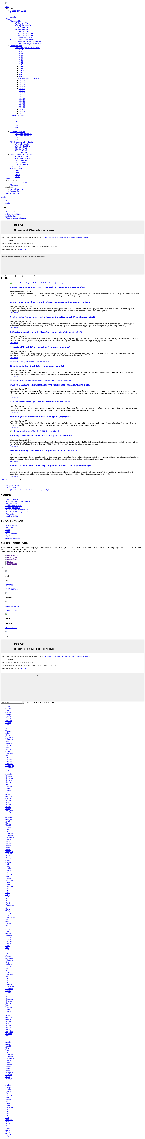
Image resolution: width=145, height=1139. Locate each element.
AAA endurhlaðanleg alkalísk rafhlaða (28, 44)
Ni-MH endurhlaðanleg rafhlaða (21, 154)
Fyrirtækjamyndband (17, 189)
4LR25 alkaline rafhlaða (23, 37)
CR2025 (22, 95)
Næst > (9, 480)
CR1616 (22, 87)
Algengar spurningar (12, 193)
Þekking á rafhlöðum (12, 214)
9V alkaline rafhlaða (21, 31)
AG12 (21, 74)
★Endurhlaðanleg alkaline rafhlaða (22, 39)
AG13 (21, 76)
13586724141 (11, 488)
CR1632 (22, 91)
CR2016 (22, 93)
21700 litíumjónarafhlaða (23, 138)
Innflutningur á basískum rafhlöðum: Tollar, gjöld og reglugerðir (40, 417)
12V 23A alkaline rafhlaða (23, 33)
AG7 (21, 64)
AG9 (21, 68)
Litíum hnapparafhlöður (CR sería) (26, 78)
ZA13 (16, 173)
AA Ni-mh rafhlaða (21, 156)
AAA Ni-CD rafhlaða (22, 146)
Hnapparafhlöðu (16, 46)
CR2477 (22, 109)
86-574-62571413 (11, 589)
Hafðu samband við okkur (19, 183)
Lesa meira (14, 298)
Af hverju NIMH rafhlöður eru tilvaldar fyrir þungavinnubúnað (40, 347)
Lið (11, 15)
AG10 (21, 70)
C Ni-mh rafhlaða (20, 160)
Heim (7, 7)
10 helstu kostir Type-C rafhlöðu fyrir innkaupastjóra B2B (37, 366)
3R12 (16, 130)
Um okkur (9, 528)
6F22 (16, 119)
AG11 (21, 72)
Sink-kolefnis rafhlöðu (18, 115)
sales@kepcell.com (13, 486)
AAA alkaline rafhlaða (22, 25)
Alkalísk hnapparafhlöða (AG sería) (27, 48)
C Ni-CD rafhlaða (20, 148)
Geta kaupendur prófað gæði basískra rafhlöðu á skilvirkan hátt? (40, 402)
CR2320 (22, 99)
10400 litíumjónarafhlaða (23, 140)
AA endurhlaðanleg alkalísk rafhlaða (27, 42)
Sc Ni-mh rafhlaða (21, 164)
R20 (16, 125)
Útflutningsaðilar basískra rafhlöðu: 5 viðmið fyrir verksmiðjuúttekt (41, 435)
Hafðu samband (11, 526)
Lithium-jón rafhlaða (17, 132)
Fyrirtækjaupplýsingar (18, 11)
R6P (16, 128)
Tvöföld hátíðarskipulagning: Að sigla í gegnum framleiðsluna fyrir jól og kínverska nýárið (52, 317)
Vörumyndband (15, 191)
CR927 (21, 113)
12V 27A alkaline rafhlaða (23, 35)
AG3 (21, 56)
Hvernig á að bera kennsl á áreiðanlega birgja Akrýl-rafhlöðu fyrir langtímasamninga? (50, 465)
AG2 (21, 54)
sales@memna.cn (11, 610)
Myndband (9, 536)
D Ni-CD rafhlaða (21, 150)
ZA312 (17, 175)
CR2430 (22, 105)
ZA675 (17, 177)
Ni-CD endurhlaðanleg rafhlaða (21, 142)
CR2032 (22, 97)
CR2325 (22, 101)
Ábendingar (14, 185)
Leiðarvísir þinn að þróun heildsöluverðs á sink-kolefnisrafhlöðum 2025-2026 (46, 332)
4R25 (16, 117)
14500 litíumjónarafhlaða (23, 134)
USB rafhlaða (15, 166)
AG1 (21, 52)
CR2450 (22, 107)
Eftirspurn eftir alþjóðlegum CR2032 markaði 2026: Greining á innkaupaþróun (47, 287)
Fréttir (7, 179)
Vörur (7, 19)
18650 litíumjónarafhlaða (23, 136)
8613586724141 (11, 628)
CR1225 (22, 85)
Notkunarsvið (10, 212)
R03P (16, 121)
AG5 (21, 60)
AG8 (21, 66)
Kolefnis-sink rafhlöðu (13, 506)
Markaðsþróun (10, 216)
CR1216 (22, 80)
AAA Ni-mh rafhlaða (22, 158)
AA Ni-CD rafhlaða (21, 144)
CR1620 (22, 89)
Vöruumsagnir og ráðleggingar (16, 218)
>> (13, 480)
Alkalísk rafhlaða (16, 21)
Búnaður (13, 17)
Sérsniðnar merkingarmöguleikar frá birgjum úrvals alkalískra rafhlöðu (43, 450)
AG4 (21, 58)
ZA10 (16, 171)
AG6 (21, 62)
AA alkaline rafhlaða (21, 23)
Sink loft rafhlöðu (16, 168)
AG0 (21, 50)
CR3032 (22, 111)
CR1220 (22, 82)
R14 (16, 123)
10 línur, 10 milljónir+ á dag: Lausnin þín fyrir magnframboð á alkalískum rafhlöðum (50, 302)
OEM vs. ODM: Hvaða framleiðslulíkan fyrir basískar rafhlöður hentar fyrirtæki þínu (50, 385)
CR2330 (22, 103)
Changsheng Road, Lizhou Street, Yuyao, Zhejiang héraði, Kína (29, 490)
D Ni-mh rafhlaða (20, 162)
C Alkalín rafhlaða (21, 27)
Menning (13, 13)
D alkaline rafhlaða (21, 29)
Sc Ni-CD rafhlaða (21, 152)
